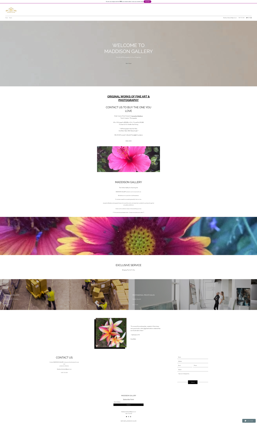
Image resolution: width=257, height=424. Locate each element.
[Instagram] (251, 17)
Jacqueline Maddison (137, 116)
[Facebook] (249, 17)
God (145, 328)
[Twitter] (247, 17)
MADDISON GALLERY (128, 395)
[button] (128, 159)
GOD (135, 135)
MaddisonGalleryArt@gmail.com (230, 17)
